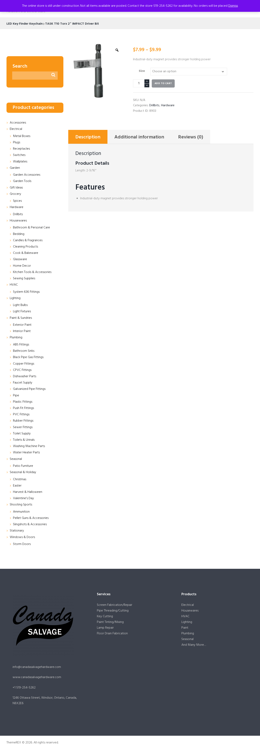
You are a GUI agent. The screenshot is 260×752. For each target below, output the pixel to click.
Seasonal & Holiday (23, 472)
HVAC (14, 284)
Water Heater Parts (26, 452)
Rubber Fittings (23, 420)
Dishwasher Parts (24, 376)
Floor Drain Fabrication (112, 633)
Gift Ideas (16, 187)
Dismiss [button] (233, 6)
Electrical (16, 129)
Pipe (16, 395)
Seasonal (16, 459)
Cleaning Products (25, 246)
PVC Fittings (21, 414)
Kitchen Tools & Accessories (32, 272)
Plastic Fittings (22, 402)
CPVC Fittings (22, 370)
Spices (17, 201)
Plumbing (16, 337)
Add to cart (163, 83)
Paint (184, 627)
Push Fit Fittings (23, 408)
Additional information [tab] (139, 137)
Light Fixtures (22, 311)
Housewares (18, 220)
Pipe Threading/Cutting (113, 610)
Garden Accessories (26, 175)
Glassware (20, 259)
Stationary (17, 530)
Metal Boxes (21, 136)
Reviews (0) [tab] (190, 137)
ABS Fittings (21, 344)
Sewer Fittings (22, 427)
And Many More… (193, 645)
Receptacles (21, 148)
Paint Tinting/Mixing (110, 622)
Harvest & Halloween (27, 492)
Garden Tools (22, 181)
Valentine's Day (23, 498)
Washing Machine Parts (29, 446)
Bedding (18, 234)
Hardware (167, 105)
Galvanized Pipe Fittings (29, 389)
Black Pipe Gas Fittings (28, 357)
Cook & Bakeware (25, 253)
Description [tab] (87, 137)
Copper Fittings (23, 363)
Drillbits (154, 105)
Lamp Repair (105, 627)
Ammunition (21, 511)
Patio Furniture (23, 466)
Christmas (19, 479)
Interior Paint (22, 331)
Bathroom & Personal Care (31, 227)
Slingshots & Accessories (30, 524)
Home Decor (22, 266)
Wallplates (20, 161)
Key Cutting (105, 616)
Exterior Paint (22, 325)
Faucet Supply (22, 382)
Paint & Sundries (21, 318)
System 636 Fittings (26, 292)
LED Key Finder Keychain (24, 23)
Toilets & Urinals (24, 440)
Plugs (16, 142)
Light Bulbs (20, 305)
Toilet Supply (22, 433)
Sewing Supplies (24, 278)
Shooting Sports (21, 504)
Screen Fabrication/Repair (114, 605)
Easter (17, 485)
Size (142, 71)
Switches (19, 155)
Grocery (15, 194)
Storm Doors (22, 544)
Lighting (15, 298)
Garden (15, 168)
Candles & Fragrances (27, 240)
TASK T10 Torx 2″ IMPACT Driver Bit (72, 23)
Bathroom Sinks (23, 351)
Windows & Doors (22, 537)
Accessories (18, 122)
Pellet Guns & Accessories (31, 518)
